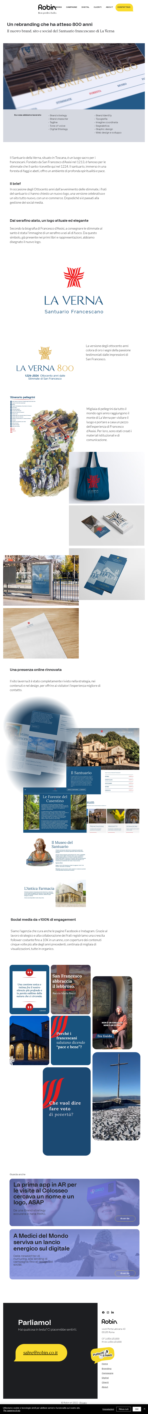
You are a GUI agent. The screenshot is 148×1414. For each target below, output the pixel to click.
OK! (137, 1409)
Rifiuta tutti (123, 1409)
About (105, 1387)
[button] (77, 795)
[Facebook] (103, 1312)
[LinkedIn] (112, 1312)
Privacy (83, 1402)
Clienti (105, 1383)
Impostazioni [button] (108, 1409)
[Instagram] (107, 1312)
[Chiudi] (144, 1409)
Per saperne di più (11, 1410)
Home (105, 1364)
